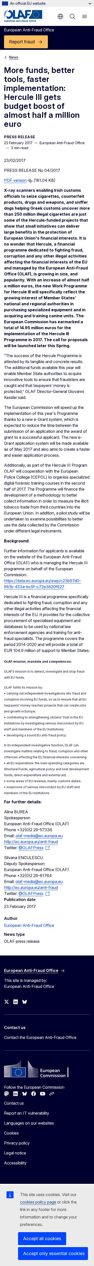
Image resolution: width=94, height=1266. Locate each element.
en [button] (60, 16)
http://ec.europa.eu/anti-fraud (31, 841)
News (13, 57)
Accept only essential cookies (54, 1253)
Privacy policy (17, 1142)
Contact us (14, 1103)
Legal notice (15, 1152)
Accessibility (15, 1162)
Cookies (11, 1133)
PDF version (15, 180)
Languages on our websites (29, 1123)
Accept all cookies (42, 1238)
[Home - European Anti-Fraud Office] (28, 16)
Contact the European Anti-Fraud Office (40, 1037)
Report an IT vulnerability (26, 1113)
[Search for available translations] (30, 180)
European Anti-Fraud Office (29, 925)
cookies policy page (38, 1202)
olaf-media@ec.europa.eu (39, 835)
